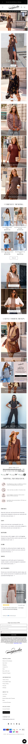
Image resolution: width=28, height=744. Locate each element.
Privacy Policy (21, 380)
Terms (23, 380)
